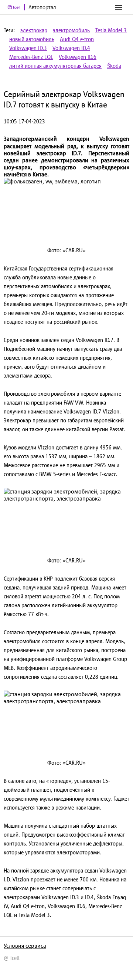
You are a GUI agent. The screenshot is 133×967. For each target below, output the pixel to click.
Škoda (114, 65)
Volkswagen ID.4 (71, 47)
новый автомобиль (31, 39)
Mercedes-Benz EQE (31, 56)
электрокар (33, 30)
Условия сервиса (25, 945)
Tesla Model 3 (111, 30)
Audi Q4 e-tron (77, 39)
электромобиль (71, 30)
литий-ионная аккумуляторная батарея (55, 65)
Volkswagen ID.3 (28, 47)
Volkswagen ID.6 (77, 56)
